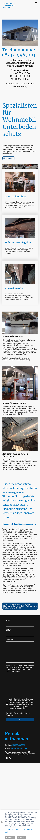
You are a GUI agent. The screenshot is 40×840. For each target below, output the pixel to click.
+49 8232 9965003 (18, 745)
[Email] (7, 758)
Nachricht (9, 640)
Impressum (28, 829)
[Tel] (10, 758)
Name (8, 620)
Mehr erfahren (8, 158)
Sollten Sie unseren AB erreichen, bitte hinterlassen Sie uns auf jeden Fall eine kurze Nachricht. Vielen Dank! (20, 606)
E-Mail (8, 630)
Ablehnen (21, 837)
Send (20, 719)
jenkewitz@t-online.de (18, 748)
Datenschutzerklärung (13, 829)
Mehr (7, 832)
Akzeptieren (10, 837)
